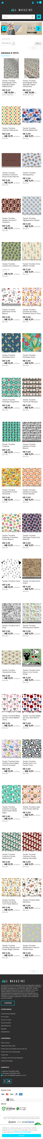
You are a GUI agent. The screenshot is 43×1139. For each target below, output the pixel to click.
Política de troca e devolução (10, 1052)
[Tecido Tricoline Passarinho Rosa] (11, 665)
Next (38, 28)
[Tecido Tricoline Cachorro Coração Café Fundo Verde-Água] (11, 803)
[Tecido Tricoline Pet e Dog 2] (32, 576)
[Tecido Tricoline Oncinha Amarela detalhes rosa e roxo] (32, 305)
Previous (4, 28)
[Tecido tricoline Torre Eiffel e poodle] (32, 259)
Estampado (6, 39)
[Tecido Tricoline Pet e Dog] (11, 621)
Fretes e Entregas (6, 1061)
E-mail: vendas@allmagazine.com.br (14, 1075)
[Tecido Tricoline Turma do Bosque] (32, 395)
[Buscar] (32, 17)
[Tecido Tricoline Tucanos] (11, 439)
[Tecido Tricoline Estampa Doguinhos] (11, 395)
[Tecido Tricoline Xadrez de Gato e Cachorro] (11, 214)
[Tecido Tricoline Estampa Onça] (32, 350)
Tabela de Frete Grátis (8, 1046)
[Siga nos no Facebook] (5, 1081)
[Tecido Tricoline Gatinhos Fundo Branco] (32, 440)
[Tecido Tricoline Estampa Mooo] (11, 350)
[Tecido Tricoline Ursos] (11, 576)
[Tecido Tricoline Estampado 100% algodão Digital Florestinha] (32, 77)
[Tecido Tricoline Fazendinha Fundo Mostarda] (11, 486)
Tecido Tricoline (6, 1020)
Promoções (5, 1017)
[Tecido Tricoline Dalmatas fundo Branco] (11, 305)
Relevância (6, 43)
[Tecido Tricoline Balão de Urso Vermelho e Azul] (32, 711)
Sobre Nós (4, 1055)
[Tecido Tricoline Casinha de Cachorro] (11, 260)
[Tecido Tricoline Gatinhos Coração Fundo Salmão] (32, 486)
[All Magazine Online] (21, 10)
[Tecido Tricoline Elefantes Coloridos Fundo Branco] (11, 531)
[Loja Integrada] (28, 1122)
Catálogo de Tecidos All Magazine (12, 1058)
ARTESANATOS (6, 1026)
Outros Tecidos (6, 1023)
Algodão (4, 1029)
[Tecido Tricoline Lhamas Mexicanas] (11, 123)
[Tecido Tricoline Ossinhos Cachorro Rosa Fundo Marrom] (11, 168)
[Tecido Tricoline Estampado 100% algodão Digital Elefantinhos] (11, 77)
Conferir (8, 1003)
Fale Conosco (5, 1043)
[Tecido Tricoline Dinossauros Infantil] (32, 621)
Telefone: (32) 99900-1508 (10, 1071)
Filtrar (38, 43)
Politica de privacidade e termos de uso (14, 1049)
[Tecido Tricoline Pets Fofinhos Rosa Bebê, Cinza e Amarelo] (11, 757)
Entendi (21, 1135)
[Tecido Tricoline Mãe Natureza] (32, 895)
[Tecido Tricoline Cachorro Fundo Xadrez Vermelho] (32, 850)
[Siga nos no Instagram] (10, 1081)
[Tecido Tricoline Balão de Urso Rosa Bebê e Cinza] (11, 711)
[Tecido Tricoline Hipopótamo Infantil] (32, 213)
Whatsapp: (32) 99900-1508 (11, 1073)
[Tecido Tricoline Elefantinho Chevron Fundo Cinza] (32, 941)
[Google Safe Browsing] (21, 1109)
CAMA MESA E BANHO (8, 1014)
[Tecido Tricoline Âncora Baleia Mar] (32, 123)
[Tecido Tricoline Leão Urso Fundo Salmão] (32, 802)
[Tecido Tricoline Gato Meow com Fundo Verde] (32, 666)
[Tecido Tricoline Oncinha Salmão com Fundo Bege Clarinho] (11, 941)
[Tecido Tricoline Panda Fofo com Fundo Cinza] (32, 757)
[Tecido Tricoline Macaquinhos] (32, 168)
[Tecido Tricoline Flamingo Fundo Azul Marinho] (32, 531)
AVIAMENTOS (5, 1032)
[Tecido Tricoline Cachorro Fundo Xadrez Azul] (11, 850)
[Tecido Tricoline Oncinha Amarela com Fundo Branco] (11, 896)
